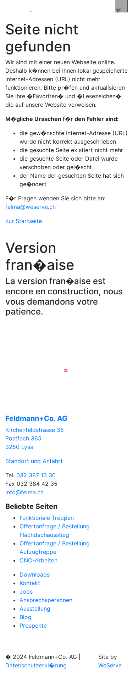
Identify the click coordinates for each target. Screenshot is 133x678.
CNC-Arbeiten (38, 560)
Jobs (26, 591)
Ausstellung (35, 608)
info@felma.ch (24, 492)
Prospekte (33, 625)
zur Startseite (23, 220)
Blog (26, 617)
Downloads (35, 574)
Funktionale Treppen (47, 517)
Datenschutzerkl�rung (36, 665)
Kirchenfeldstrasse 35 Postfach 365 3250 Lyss (34, 438)
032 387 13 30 (36, 475)
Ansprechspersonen (46, 600)
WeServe (110, 665)
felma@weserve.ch (30, 206)
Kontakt (30, 583)
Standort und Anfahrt (34, 461)
